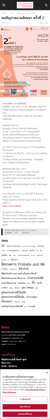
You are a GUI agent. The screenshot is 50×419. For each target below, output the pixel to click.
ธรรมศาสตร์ (40, 255)
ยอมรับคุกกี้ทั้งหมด (25, 414)
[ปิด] (47, 373)
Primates (40, 246)
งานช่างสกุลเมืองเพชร (23, 255)
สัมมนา (11, 288)
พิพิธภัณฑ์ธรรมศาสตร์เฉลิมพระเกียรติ (18, 273)
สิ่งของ (17, 287)
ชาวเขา (33, 255)
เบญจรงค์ (17, 302)
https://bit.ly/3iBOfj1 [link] (12, 206)
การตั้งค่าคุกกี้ (25, 399)
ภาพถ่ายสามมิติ (35, 278)
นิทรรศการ (14, 259)
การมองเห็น (24, 251)
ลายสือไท (4, 287)
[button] (46, 5)
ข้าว (41, 250)
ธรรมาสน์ (3, 260)
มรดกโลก (22, 283)
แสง (25, 307)
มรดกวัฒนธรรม (8, 283)
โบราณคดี (31, 306)
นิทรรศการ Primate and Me (23, 264)
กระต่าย (3, 251)
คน (10, 255)
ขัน (37, 251)
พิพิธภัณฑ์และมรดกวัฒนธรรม (13, 278)
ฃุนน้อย (4, 255)
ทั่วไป (12, 13)
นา (8, 260)
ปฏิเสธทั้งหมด (25, 406)
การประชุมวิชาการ (13, 250)
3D (3, 245)
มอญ (28, 283)
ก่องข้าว (32, 250)
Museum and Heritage (29, 246)
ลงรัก (39, 283)
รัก (33, 282)
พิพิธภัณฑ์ (23, 268)
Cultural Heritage (13, 246)
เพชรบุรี (23, 302)
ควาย (14, 255)
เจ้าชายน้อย (31, 297)
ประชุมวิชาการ (13, 269)
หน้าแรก (4, 13)
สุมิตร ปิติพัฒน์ (28, 287)
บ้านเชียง (4, 269)
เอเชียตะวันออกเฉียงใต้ (12, 306)
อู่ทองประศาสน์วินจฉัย (13, 292)
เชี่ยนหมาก (6, 301)
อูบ (37, 287)
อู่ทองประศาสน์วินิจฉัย (12, 296)
